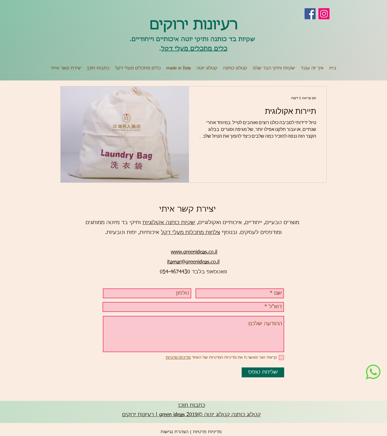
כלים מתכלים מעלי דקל (194, 49)
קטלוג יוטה (217, 414)
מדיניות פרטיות (207, 432)
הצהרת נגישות (174, 432)
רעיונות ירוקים (194, 25)
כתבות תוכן (191, 405)
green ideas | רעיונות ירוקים (153, 414)
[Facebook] (310, 13)
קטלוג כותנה (246, 414)
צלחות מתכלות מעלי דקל (190, 232)
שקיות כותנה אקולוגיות (169, 222)
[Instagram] (323, 13)
